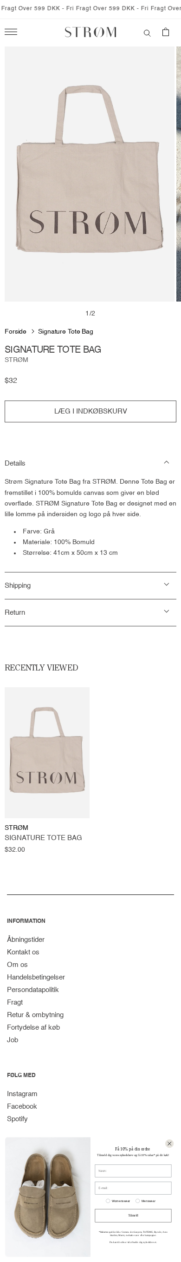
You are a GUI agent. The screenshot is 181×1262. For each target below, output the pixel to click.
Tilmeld (133, 1215)
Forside (15, 332)
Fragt (15, 1002)
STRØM (16, 360)
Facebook (22, 1106)
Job (12, 1040)
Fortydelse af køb (33, 1027)
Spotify (17, 1119)
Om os (17, 964)
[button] (147, 32)
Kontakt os (23, 952)
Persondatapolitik (33, 989)
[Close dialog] (169, 1143)
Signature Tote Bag (65, 332)
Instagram (22, 1094)
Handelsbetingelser (36, 977)
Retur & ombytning (35, 1015)
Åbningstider (26, 939)
